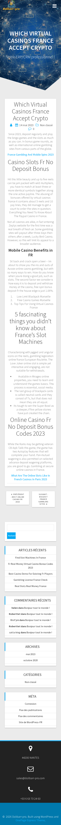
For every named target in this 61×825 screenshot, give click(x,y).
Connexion (30, 703)
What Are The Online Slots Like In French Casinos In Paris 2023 (30, 477)
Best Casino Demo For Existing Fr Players (31, 573)
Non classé (30, 682)
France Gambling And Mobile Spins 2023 (31, 154)
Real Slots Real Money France (30, 586)
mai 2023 (30, 654)
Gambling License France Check (30, 579)
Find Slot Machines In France (30, 557)
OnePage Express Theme (30, 820)
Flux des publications (30, 710)
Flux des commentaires (30, 716)
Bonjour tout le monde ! (37, 607)
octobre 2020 (30, 660)
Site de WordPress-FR (30, 722)
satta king (14, 632)
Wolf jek (14, 620)
